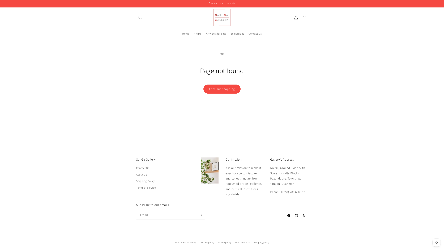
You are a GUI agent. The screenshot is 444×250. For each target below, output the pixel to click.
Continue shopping (222, 89)
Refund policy (207, 242)
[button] (140, 17)
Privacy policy (224, 242)
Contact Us (142, 168)
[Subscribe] (200, 215)
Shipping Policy (145, 181)
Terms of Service (146, 187)
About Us (141, 174)
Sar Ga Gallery (190, 242)
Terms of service (242, 242)
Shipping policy (261, 242)
